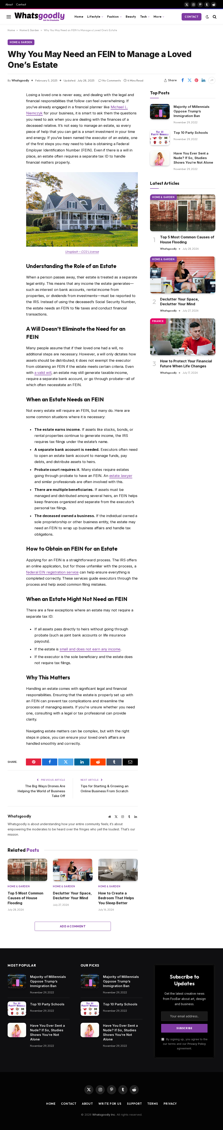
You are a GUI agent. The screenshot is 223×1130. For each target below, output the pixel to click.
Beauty (131, 17)
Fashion (113, 17)
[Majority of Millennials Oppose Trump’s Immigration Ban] (160, 111)
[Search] (214, 17)
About (9, 4)
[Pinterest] (12, 150)
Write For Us (110, 1103)
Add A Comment (73, 926)
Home (78, 17)
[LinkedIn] (12, 139)
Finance (158, 321)
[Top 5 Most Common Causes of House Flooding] (27, 870)
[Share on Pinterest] (196, 80)
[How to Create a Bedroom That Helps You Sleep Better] (118, 870)
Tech (143, 17)
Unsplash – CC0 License (82, 251)
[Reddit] (12, 128)
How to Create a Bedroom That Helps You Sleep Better (116, 898)
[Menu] (9, 17)
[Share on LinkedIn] (203, 80)
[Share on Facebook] (182, 80)
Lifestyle (93, 17)
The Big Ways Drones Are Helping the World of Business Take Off (41, 791)
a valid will (42, 372)
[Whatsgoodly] (39, 17)
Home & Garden (29, 30)
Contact (21, 4)
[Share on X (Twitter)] (189, 80)
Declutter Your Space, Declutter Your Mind (72, 895)
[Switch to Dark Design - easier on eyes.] (207, 17)
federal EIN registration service (52, 572)
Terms (152, 1103)
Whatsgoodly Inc (103, 1114)
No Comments (111, 80)
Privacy (170, 1103)
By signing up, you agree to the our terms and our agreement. (185, 1044)
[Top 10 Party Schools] (160, 137)
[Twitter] (12, 117)
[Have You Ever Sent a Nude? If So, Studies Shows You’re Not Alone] (160, 158)
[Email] (12, 161)
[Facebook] (12, 106)
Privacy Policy (197, 1043)
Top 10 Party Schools (191, 133)
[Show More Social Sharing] (211, 80)
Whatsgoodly (20, 80)
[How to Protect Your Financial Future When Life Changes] (182, 336)
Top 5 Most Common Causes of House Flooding (25, 898)
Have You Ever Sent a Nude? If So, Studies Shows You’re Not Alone (193, 158)
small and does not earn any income (90, 649)
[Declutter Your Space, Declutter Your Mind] (73, 870)
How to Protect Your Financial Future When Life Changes (186, 363)
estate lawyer (120, 475)
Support (134, 1103)
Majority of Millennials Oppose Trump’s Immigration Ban (191, 111)
